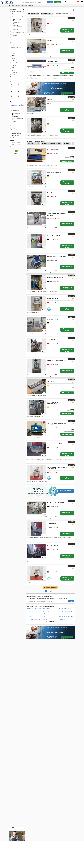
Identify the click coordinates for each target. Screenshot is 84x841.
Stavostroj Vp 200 (47, 619)
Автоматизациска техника (17, 37)
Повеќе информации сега (65, 491)
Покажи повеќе (51, 621)
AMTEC (14, 50)
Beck (13, 58)
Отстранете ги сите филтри (62, 13)
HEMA (13, 67)
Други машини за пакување (17, 21)
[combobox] (17, 110)
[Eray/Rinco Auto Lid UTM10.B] (36, 508)
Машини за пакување (18, 11)
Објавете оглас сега (67, 93)
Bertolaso (14, 63)
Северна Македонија (17, 105)
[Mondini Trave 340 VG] (36, 241)
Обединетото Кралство (17, 119)
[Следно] (45, 25)
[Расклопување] (50, 36)
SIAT (13, 57)
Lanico (14, 51)
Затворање (67, 143)
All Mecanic (30, 611)
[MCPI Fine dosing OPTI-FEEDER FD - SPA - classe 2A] (36, 472)
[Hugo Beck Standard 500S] (36, 449)
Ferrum (14, 60)
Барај (50, 2)
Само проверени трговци (18, 146)
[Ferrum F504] (36, 25)
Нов (13, 128)
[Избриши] (38, 13)
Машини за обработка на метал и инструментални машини (17, 28)
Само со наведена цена (16, 86)
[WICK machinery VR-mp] (36, 177)
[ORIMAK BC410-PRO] (36, 67)
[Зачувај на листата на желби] (73, 20)
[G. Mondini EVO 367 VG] (36, 324)
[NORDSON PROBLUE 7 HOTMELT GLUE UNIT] (36, 428)
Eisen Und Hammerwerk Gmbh (34, 619)
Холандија (16, 113)
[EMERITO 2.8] (36, 46)
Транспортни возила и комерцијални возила (18, 31)
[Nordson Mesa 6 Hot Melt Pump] (36, 262)
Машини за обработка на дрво (17, 34)
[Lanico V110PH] (36, 529)
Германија (16, 114)
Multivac (14, 72)
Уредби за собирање (18, 16)
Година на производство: (15, 88)
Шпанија (15, 116)
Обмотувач (16, 23)
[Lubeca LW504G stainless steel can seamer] (36, 219)
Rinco (13, 74)
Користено (14, 129)
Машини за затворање (18, 13)
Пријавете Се (62, 619)
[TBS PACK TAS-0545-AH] (36, 155)
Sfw (44, 616)
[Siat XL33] (36, 198)
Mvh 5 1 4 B (46, 611)
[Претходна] (28, 25)
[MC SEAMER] (36, 104)
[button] (82, 2)
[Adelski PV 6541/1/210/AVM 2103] (36, 366)
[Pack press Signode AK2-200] (36, 282)
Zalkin (13, 55)
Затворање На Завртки (65, 608)
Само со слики (16, 142)
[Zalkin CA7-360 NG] (36, 551)
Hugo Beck (14, 69)
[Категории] (19, 2)
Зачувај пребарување (51, 587)
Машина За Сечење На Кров (66, 616)
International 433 (47, 608)
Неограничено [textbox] (15, 110)
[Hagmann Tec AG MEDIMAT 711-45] (36, 573)
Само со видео (16, 144)
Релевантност (68, 10)
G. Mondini (15, 65)
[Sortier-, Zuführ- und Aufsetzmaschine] (36, 407)
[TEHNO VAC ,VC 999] (36, 303)
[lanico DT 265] (36, 345)
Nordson (14, 62)
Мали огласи (15, 135)
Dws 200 (29, 616)
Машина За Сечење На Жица (66, 614)
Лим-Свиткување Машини (65, 611)
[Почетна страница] (9, 5)
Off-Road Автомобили (48, 614)
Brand (28, 614)
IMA (13, 70)
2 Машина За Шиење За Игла (34, 608)
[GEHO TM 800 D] (36, 386)
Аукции (14, 137)
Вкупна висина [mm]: (14, 94)
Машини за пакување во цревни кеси (18, 18)
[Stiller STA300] (36, 125)
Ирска (15, 121)
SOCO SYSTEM (15, 53)
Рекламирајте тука (18, 828)
